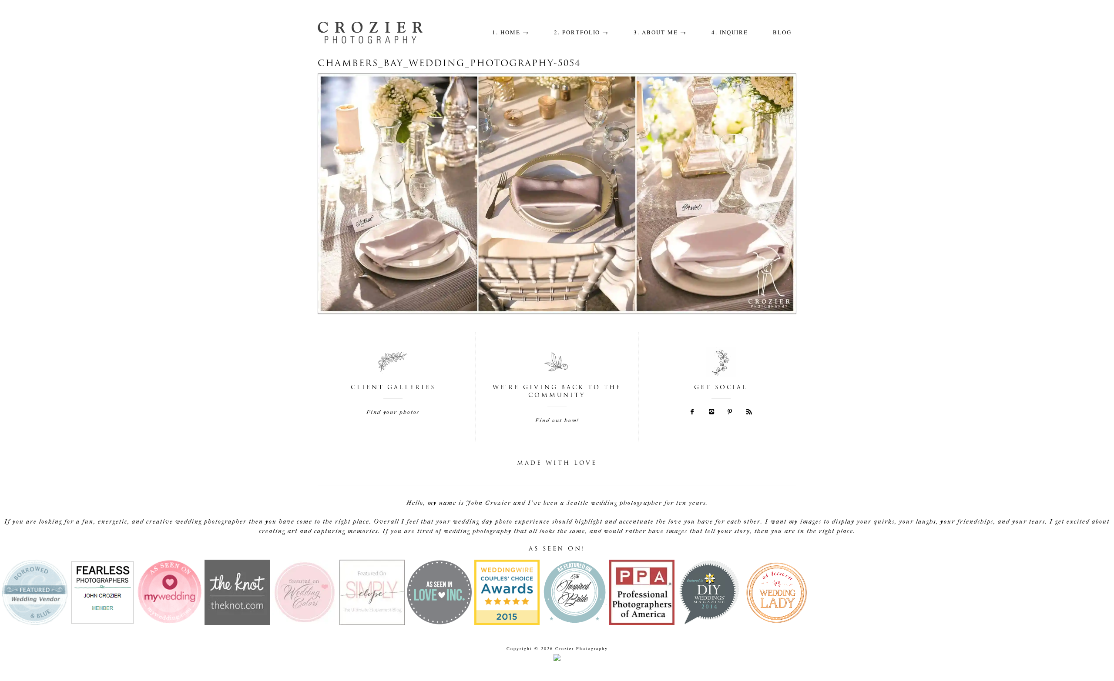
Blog (782, 32)
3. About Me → (660, 32)
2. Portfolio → (581, 32)
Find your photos (392, 412)
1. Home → (510, 32)
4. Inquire (729, 32)
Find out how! (557, 420)
